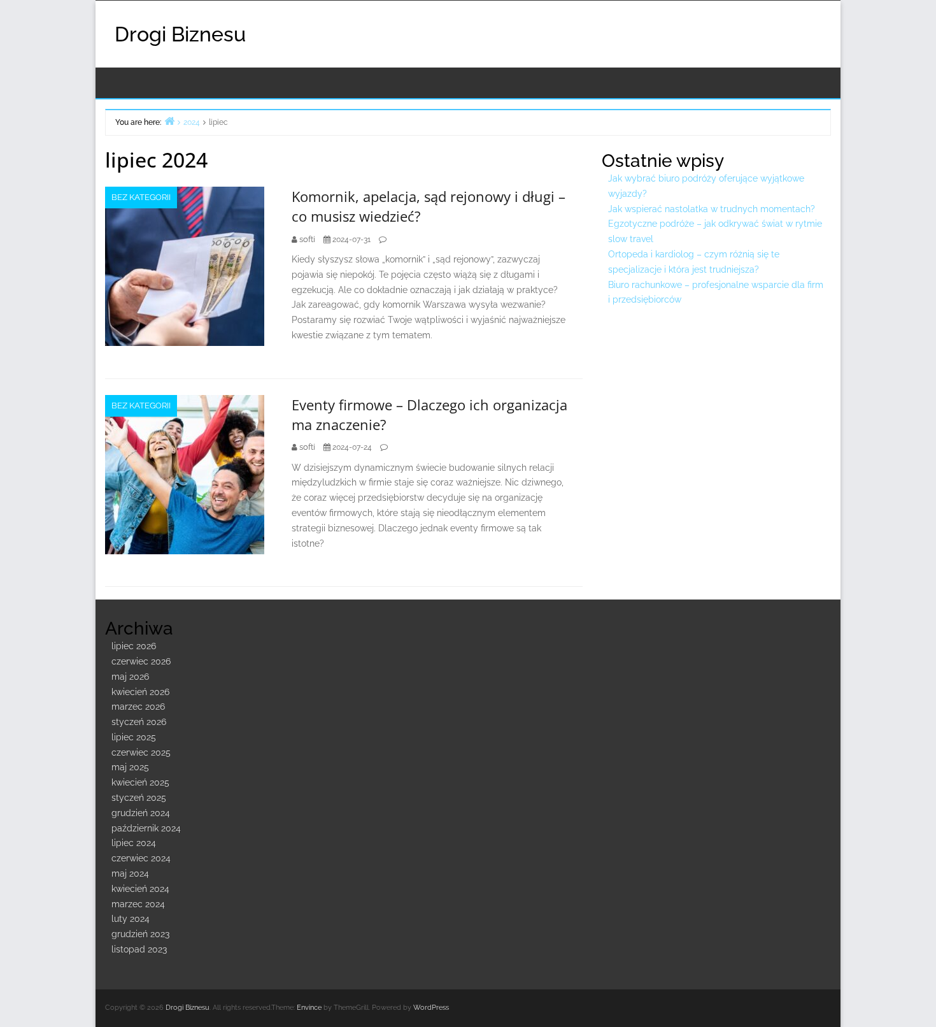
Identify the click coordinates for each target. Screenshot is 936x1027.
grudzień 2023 (140, 934)
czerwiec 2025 (141, 752)
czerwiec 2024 (141, 858)
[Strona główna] (169, 120)
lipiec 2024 (133, 843)
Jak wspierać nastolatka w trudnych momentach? (711, 209)
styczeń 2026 (138, 722)
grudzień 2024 (140, 813)
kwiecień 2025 (140, 782)
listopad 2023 (139, 949)
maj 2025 (130, 767)
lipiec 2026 (133, 646)
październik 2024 (146, 828)
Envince (309, 1007)
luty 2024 (130, 919)
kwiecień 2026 (140, 692)
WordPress (431, 1007)
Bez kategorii (141, 197)
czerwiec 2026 (141, 661)
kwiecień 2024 (140, 889)
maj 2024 (130, 873)
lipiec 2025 (133, 737)
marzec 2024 (138, 904)
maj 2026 (130, 677)
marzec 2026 (138, 706)
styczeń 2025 (138, 798)
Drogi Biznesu (180, 34)
